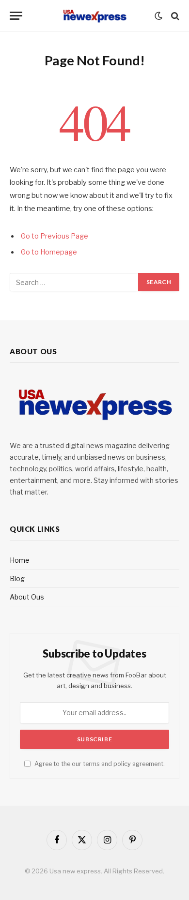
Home (20, 560)
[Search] (174, 16)
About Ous (27, 597)
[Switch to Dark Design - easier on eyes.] (158, 16)
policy (122, 763)
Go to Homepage (49, 252)
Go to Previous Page (54, 236)
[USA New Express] (94, 15)
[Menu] (16, 16)
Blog (17, 578)
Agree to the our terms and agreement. (99, 763)
